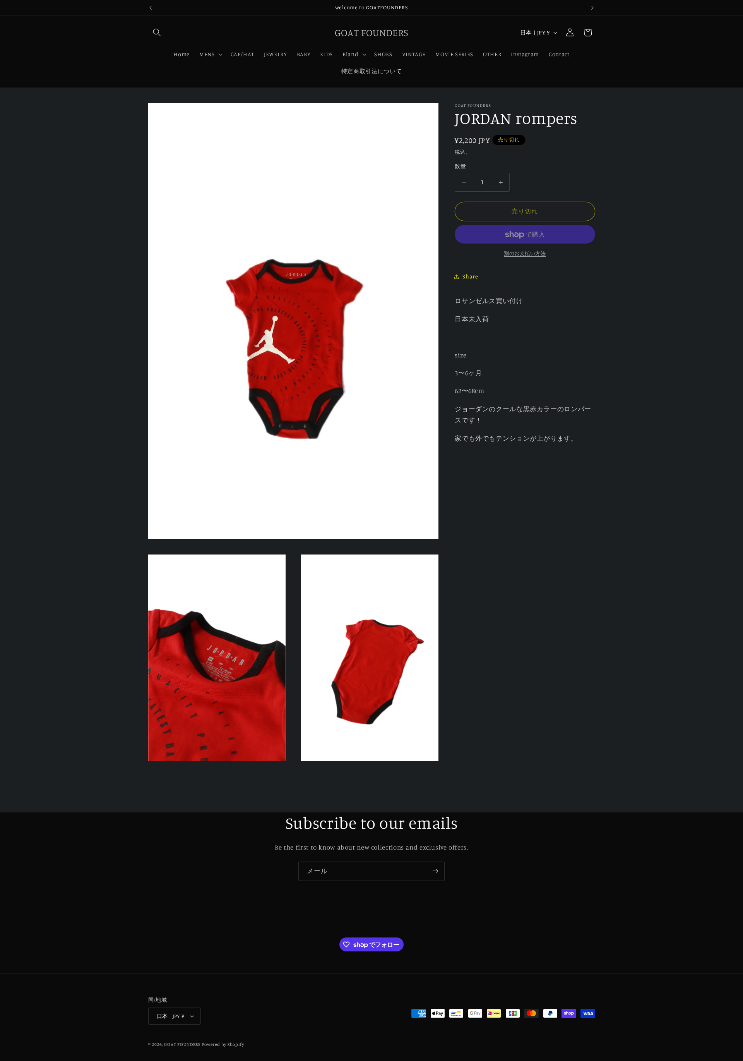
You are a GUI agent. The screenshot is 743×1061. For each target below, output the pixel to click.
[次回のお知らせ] (592, 7)
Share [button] (470, 276)
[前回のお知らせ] (150, 7)
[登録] (435, 871)
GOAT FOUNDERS (182, 1044)
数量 (460, 166)
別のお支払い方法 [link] (525, 254)
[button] (157, 32)
